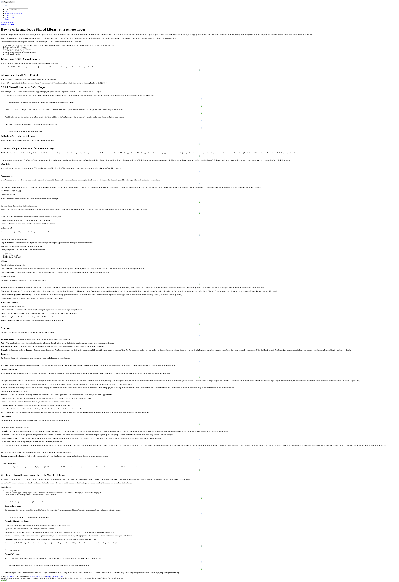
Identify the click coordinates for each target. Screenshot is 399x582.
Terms (43, 576)
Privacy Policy (35, 576)
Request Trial (9, 17)
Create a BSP (9, 15)
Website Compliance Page (54, 576)
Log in (7, 19)
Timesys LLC (10, 576)
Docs (6, 11)
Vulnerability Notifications (13, 13)
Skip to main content (7, 22)
